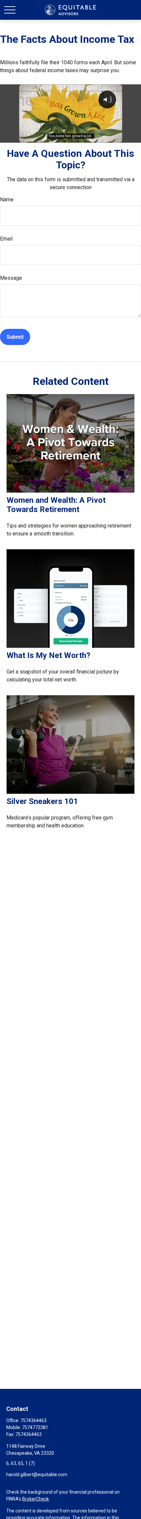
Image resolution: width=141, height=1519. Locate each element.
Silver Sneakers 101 (42, 801)
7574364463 (33, 1420)
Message (11, 278)
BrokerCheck (35, 1499)
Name (6, 199)
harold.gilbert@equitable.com (36, 1474)
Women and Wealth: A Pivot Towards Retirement (56, 505)
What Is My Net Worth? (48, 655)
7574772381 (35, 1427)
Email (6, 239)
